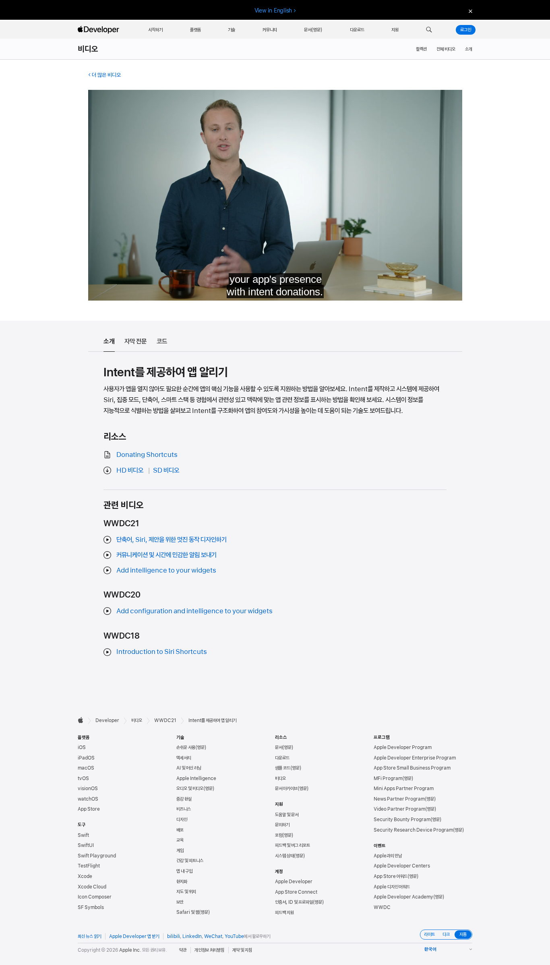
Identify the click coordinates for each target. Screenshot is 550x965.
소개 (468, 49)
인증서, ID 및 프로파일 (294, 902)
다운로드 (282, 758)
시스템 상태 (284, 856)
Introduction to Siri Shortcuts (161, 651)
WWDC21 (165, 720)
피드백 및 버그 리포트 (292, 845)
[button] (429, 30)
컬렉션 (421, 49)
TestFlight (89, 866)
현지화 (181, 881)
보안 (180, 902)
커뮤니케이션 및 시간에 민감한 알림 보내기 (166, 555)
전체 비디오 (445, 49)
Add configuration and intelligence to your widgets (194, 611)
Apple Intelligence (196, 778)
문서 (278, 747)
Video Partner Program (399, 809)
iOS (82, 747)
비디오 (88, 49)
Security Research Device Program (413, 830)
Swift (83, 835)
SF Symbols (91, 907)
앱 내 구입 (184, 871)
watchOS (88, 799)
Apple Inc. (130, 950)
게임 (180, 850)
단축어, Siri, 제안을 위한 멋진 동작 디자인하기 (171, 539)
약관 (182, 950)
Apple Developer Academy (403, 897)
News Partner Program (399, 799)
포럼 (278, 835)
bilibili (173, 936)
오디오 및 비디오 (189, 788)
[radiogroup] (446, 935)
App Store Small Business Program (412, 768)
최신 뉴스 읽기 (89, 936)
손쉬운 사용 (185, 747)
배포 (180, 830)
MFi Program (388, 778)
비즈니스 (183, 809)
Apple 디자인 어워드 (392, 887)
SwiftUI (86, 845)
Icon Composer (95, 897)
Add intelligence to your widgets (166, 570)
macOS (86, 768)
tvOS (83, 778)
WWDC (382, 907)
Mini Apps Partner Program (404, 788)
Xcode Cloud (92, 887)
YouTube (234, 936)
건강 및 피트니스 (189, 860)
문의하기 (282, 825)
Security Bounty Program (402, 819)
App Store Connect (296, 892)
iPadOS (86, 758)
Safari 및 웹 (187, 912)
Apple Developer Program (403, 747)
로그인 (465, 30)
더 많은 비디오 (106, 75)
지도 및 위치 (186, 891)
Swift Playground (97, 856)
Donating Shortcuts (147, 454)
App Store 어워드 (390, 876)
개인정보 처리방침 (209, 950)
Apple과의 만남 (388, 856)
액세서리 (183, 758)
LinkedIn (192, 936)
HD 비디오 (129, 470)
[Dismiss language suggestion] (469, 10)
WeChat (213, 936)
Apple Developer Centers (402, 866)
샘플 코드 (282, 768)
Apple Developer (293, 881)
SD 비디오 (166, 470)
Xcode (85, 876)
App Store (89, 809)
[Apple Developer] (99, 30)
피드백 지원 (284, 912)
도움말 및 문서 (286, 815)
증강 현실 (184, 799)
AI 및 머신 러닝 (188, 768)
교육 (180, 840)
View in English (273, 10)
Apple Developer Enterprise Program (415, 758)
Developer (107, 720)
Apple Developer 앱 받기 (134, 936)
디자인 (181, 819)
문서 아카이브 (286, 788)
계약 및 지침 (242, 950)
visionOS (88, 788)
